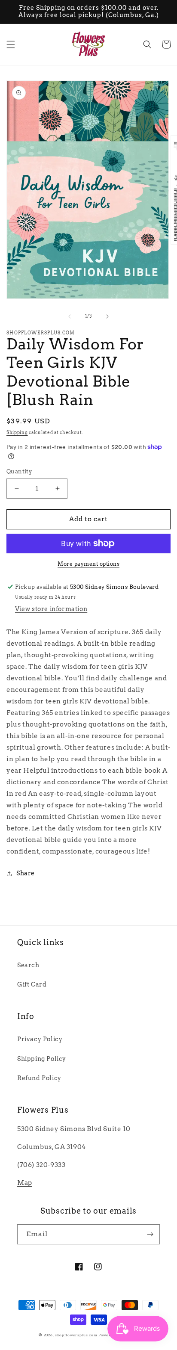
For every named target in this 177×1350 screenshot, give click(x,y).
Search (28, 965)
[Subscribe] (149, 1234)
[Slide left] (69, 316)
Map (24, 1183)
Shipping (17, 432)
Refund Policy (39, 1078)
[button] (10, 44)
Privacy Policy (39, 1039)
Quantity (19, 471)
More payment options (88, 564)
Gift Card (31, 984)
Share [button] (25, 873)
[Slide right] (107, 316)
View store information (51, 609)
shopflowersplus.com (76, 1335)
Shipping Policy (41, 1058)
